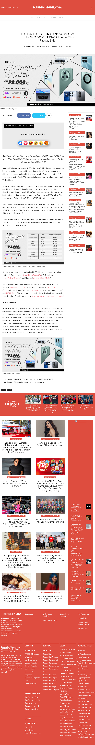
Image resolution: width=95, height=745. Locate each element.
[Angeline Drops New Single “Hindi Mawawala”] (89, 135)
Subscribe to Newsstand (64, 615)
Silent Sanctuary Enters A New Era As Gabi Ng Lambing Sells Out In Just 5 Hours (76, 224)
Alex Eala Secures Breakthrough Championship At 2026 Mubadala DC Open (51, 409)
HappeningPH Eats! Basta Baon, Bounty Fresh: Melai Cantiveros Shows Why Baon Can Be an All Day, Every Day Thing (77, 164)
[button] (91, 7)
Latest (3, 390)
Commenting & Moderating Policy (84, 623)
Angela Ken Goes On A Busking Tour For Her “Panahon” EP (76, 250)
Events (9, 390)
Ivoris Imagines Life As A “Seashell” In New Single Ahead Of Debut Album (77, 238)
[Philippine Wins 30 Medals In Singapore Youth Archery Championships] (68, 399)
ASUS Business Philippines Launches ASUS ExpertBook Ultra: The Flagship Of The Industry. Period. (77, 529)
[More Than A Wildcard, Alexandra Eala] (85, 399)
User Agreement (83, 614)
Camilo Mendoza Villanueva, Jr (37, 46)
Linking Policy (82, 629)
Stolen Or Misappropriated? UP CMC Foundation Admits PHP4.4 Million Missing (77, 551)
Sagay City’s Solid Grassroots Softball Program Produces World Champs (33, 408)
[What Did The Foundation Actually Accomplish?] (88, 597)
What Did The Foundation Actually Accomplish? (76, 597)
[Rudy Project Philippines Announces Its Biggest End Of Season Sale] (88, 506)
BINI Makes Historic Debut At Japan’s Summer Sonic (76, 194)
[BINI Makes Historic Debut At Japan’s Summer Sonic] (89, 191)
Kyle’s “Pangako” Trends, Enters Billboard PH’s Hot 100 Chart (75, 150)
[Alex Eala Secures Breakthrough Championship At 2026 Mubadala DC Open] (50, 399)
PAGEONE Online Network (75, 132)
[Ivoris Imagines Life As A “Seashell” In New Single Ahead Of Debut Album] (89, 234)
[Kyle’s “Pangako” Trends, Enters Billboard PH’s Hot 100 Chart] (89, 146)
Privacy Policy (82, 618)
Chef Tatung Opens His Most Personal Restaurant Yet (76, 517)
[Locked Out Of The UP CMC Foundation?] (88, 582)
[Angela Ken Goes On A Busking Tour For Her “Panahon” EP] (89, 248)
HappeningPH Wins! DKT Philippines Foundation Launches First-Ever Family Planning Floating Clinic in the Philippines (77, 123)
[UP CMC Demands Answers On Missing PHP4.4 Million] (88, 540)
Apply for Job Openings (47, 615)
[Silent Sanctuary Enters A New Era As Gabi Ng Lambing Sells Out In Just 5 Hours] (89, 220)
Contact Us (29, 614)
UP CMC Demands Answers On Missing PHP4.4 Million (77, 540)
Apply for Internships (50, 620)
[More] (49, 115)
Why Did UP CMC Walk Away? (77, 588)
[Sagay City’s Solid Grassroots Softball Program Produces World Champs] (33, 399)
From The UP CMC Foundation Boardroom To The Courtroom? (77, 574)
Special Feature (75, 115)
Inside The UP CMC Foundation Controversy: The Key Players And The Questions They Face (77, 563)
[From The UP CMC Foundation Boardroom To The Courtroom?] (88, 573)
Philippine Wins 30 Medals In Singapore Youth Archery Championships (68, 408)
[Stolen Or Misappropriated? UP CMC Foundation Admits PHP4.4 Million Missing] (88, 549)
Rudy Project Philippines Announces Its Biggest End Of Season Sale (76, 508)
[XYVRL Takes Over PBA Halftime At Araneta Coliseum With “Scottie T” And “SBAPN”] (89, 176)
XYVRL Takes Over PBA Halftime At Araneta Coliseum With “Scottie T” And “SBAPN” (76, 181)
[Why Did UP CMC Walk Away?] (88, 590)
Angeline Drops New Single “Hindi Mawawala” (76, 137)
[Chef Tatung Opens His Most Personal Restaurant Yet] (88, 517)
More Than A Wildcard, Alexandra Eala (86, 407)
